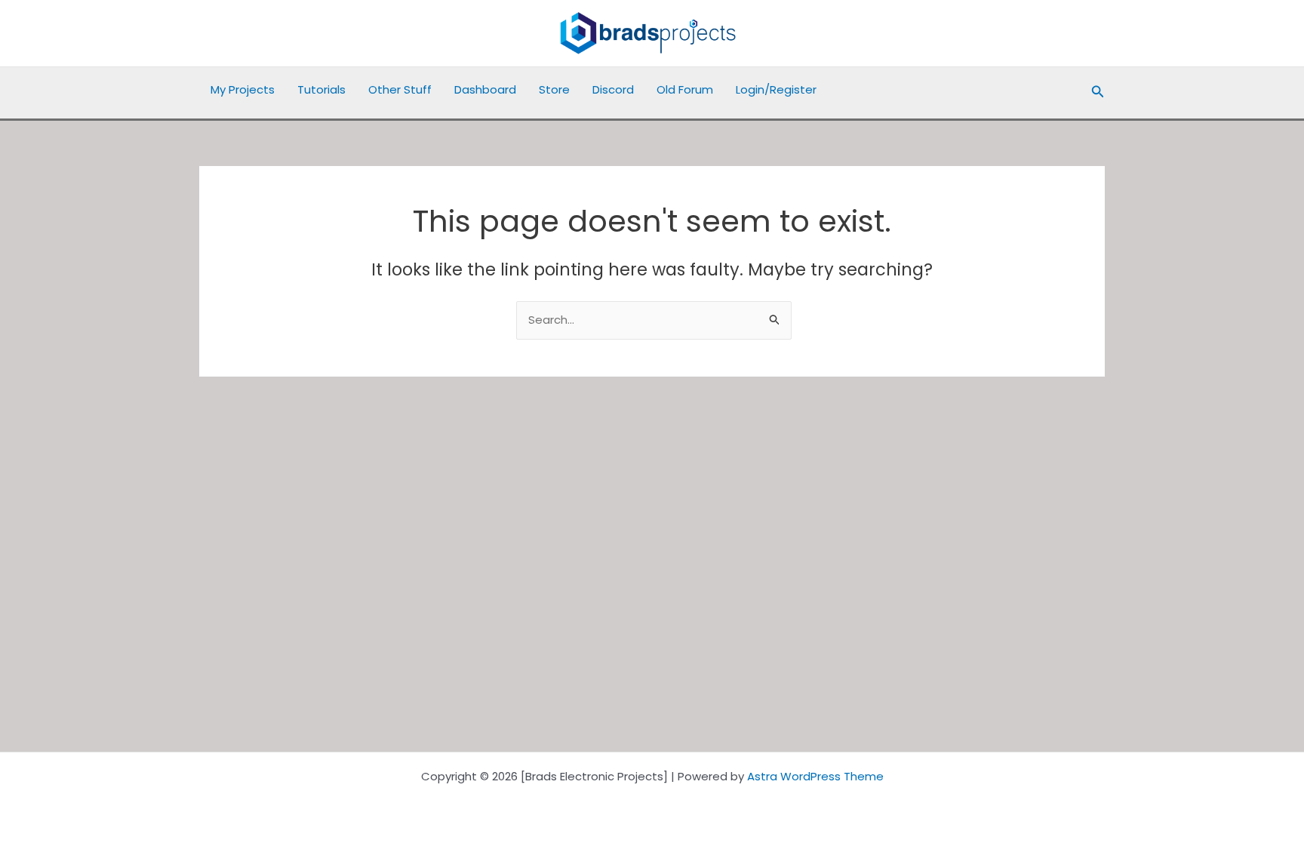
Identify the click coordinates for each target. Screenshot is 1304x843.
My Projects (243, 89)
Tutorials (321, 89)
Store (554, 89)
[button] (1098, 92)
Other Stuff (400, 89)
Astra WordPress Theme (815, 776)
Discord (613, 89)
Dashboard (485, 89)
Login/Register (776, 89)
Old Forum (685, 89)
